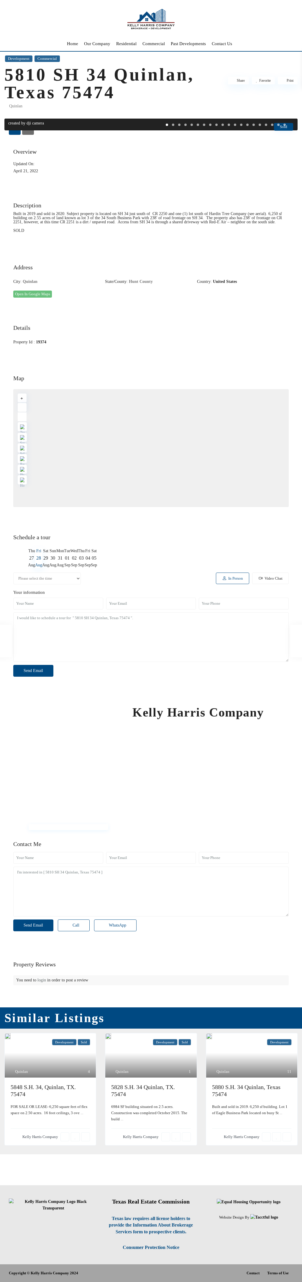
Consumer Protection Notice (151, 1247)
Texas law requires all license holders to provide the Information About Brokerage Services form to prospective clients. (151, 1225)
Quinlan (15, 106)
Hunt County (141, 281)
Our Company (97, 43)
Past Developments (188, 43)
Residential (126, 43)
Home (72, 43)
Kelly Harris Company (198, 712)
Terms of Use (278, 1273)
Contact (253, 1273)
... (82, 1113)
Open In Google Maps (32, 294)
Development (18, 58)
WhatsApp (117, 925)
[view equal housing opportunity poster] (248, 1201)
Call (75, 925)
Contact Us (222, 43)
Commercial (153, 43)
